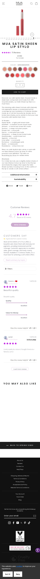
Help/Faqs (20, 469)
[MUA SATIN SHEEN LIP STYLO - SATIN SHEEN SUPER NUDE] (4, 425)
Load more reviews (20, 369)
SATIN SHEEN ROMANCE (22, 75)
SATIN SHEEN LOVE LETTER (17, 75)
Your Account (20, 494)
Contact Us (20, 466)
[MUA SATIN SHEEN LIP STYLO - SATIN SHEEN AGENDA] (11, 427)
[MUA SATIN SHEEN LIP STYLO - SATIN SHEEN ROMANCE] (6, 429)
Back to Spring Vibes (21, 445)
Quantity (20, 81)
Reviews (20, 463)
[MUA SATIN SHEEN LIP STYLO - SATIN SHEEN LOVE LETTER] (13, 427)
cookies (19, 566)
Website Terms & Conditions (20, 488)
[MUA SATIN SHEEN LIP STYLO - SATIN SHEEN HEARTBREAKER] (8, 427)
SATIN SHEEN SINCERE (15, 69)
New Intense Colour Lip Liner (15, 151)
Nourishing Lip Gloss (9, 155)
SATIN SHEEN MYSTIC (28, 75)
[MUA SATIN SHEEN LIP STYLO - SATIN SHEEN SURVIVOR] (11, 425)
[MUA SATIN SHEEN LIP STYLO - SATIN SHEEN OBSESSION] (6, 427)
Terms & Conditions (20, 479)
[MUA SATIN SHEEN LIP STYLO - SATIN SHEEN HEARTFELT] (6, 425)
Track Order (20, 497)
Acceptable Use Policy (20, 484)
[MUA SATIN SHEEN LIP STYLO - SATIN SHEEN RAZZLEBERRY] (11, 429)
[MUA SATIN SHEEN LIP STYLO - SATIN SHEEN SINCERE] (8, 425)
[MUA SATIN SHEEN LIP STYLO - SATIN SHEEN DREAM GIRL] (13, 425)
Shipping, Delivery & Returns (20, 476)
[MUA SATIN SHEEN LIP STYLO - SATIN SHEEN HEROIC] (4, 427)
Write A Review (20, 225)
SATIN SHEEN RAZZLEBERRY (33, 75)
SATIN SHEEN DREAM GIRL (25, 69)
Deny (18, 574)
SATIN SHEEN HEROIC (30, 69)
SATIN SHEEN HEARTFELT (10, 69)
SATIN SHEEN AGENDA (12, 75)
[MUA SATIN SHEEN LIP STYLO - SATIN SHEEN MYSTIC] (8, 429)
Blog (19, 500)
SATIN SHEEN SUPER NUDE (5, 69)
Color (20, 65)
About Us (20, 460)
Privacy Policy (20, 482)
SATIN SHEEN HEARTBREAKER (7, 75)
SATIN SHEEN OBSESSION (35, 69)
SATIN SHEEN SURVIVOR (20, 69)
